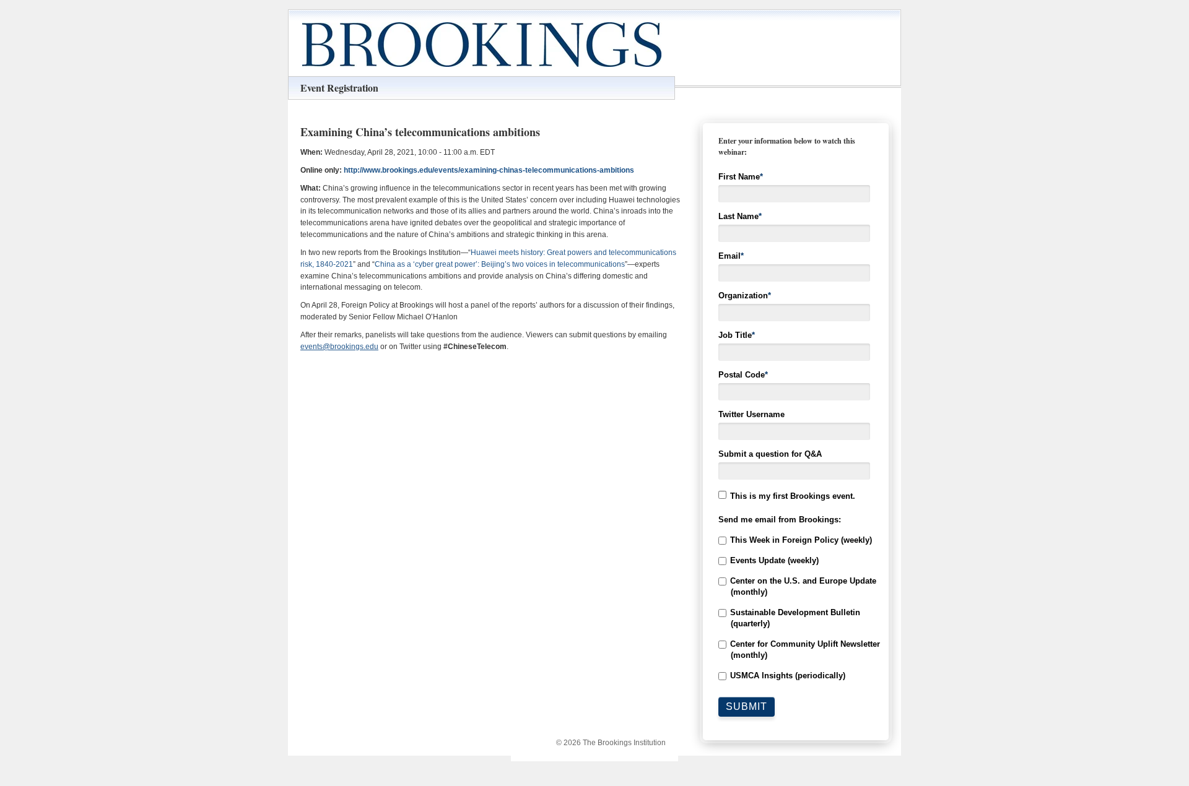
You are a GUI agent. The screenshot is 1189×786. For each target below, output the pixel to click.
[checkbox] (795, 608)
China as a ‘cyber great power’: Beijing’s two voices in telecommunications (500, 264)
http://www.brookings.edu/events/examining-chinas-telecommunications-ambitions (489, 170)
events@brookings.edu (339, 346)
